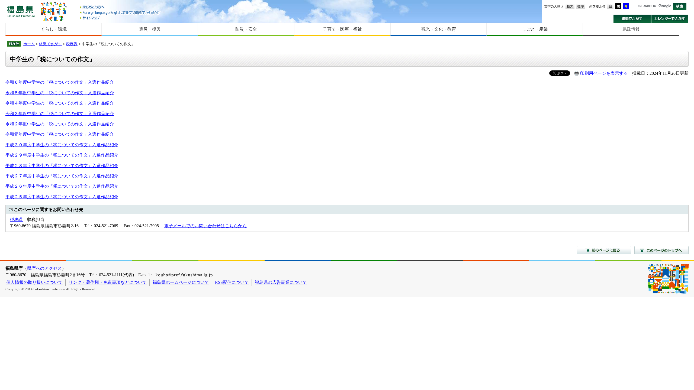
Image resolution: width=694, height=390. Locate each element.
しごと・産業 (535, 29)
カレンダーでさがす (670, 19)
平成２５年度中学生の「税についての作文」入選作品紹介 (61, 196)
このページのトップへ (661, 250)
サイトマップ (120, 17)
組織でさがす (632, 19)
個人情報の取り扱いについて (34, 282)
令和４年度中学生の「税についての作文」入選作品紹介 (59, 103)
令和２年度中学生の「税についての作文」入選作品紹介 (59, 124)
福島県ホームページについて (181, 282)
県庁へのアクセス (44, 268)
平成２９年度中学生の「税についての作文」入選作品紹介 (61, 155)
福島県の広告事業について (281, 282)
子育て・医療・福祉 (342, 29)
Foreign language (120, 12)
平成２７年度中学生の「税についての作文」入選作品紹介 (61, 176)
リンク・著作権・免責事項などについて (108, 282)
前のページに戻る (604, 250)
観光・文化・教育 (438, 29)
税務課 (72, 44)
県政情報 (631, 29)
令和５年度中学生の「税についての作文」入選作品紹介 (59, 92)
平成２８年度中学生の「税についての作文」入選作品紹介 (61, 165)
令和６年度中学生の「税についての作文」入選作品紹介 (59, 82)
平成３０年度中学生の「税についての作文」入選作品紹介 (61, 144)
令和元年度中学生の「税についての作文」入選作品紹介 (59, 134)
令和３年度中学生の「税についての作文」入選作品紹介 (59, 113)
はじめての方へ (120, 7)
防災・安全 (246, 29)
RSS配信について (232, 282)
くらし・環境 (54, 29)
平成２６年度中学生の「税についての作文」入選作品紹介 (61, 186)
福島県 (20, 11)
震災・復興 (150, 29)
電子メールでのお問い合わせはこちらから (205, 225)
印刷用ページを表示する (604, 73)
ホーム (29, 44)
